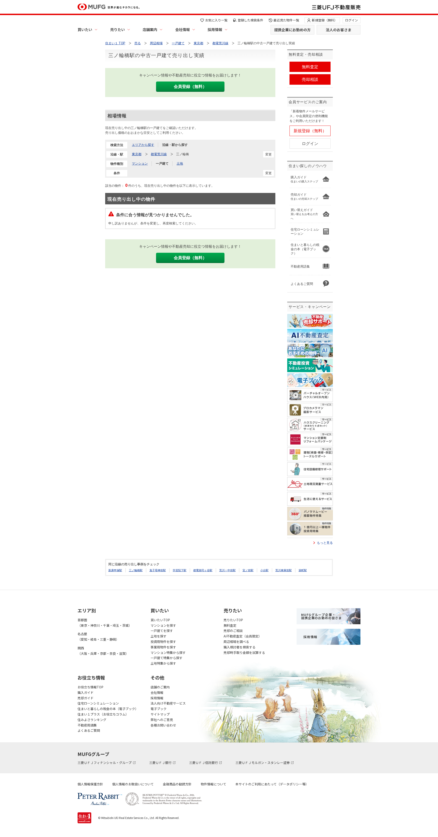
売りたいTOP (233, 620)
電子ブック (159, 708)
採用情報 (215, 29)
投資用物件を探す (163, 641)
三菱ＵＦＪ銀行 (160, 762)
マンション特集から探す (168, 652)
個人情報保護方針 (90, 784)
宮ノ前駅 (247, 570)
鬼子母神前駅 (157, 570)
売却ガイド (86, 698)
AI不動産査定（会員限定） (243, 636)
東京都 (136, 154)
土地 (180, 163)
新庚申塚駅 (115, 570)
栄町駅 (303, 570)
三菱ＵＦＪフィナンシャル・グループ (105, 762)
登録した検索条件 (250, 20)
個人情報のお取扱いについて (133, 784)
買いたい (85, 29)
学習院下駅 (179, 570)
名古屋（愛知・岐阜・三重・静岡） (98, 637)
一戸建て (162, 163)
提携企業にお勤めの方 (292, 29)
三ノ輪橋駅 (136, 570)
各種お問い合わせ (163, 725)
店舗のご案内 (160, 687)
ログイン (351, 20)
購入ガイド (86, 692)
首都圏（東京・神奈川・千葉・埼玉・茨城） (105, 623)
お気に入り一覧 (216, 20)
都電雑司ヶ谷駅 (202, 570)
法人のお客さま (338, 29)
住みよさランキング (92, 719)
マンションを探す (163, 625)
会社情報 (182, 29)
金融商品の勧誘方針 (177, 784)
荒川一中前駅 (227, 570)
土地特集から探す (163, 663)
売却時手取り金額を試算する (244, 652)
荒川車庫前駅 (283, 570)
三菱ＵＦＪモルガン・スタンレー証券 (262, 762)
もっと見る (325, 543)
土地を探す (159, 636)
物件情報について (213, 784)
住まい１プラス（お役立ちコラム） (103, 714)
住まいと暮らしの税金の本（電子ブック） (108, 708)
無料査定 (230, 625)
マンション (140, 163)
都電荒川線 (159, 154)
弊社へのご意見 (162, 719)
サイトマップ (160, 714)
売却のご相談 (233, 630)
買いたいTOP (160, 620)
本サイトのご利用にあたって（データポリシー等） (272, 784)
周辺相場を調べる (236, 641)
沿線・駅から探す (175, 145)
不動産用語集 (87, 725)
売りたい (117, 29)
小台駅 (264, 570)
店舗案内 (150, 29)
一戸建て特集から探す (166, 657)
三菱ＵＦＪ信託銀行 (204, 762)
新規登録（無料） (324, 20)
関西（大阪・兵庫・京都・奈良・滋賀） (103, 651)
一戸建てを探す (162, 630)
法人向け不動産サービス (168, 703)
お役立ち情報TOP (90, 687)
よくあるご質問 (89, 730)
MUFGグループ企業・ (321, 616)
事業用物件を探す (163, 647)
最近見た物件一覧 (286, 20)
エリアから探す (143, 145)
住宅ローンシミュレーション (98, 703)
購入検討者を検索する (240, 647)
